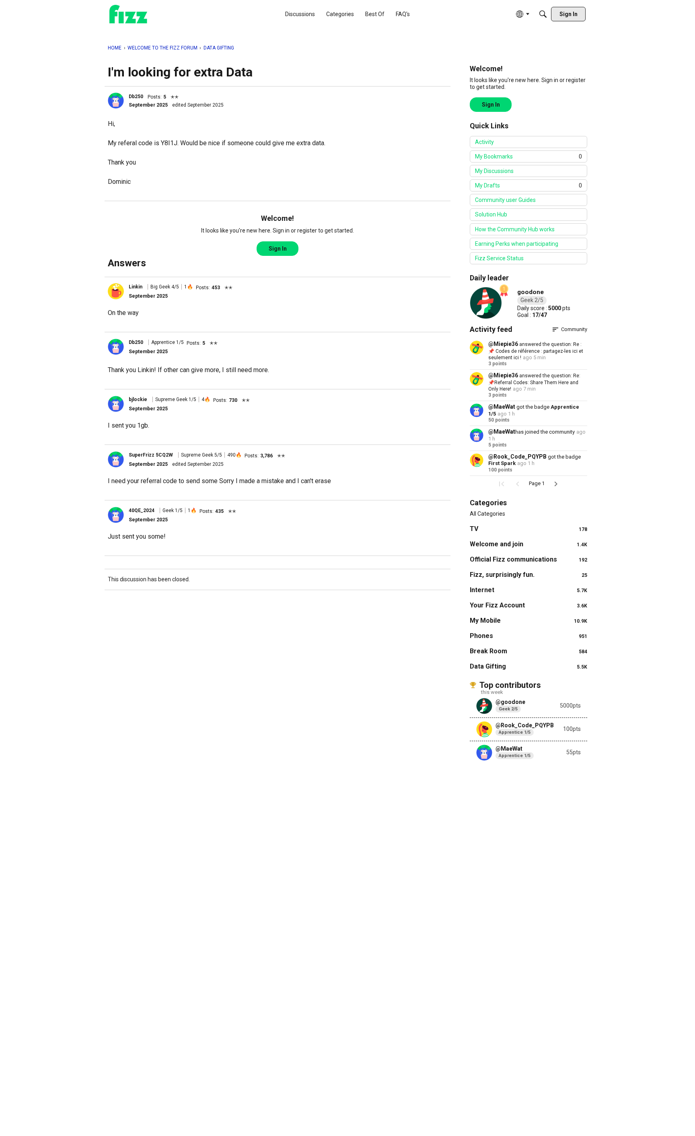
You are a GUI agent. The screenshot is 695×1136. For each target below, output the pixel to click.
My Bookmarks (528, 156)
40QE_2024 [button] (141, 510)
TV (528, 529)
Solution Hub (491, 214)
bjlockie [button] (138, 399)
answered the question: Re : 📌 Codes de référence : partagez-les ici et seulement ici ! (535, 351)
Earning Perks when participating (516, 244)
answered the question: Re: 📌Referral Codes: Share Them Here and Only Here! (534, 382)
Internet (528, 590)
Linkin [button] (135, 287)
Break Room (528, 651)
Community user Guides (505, 200)
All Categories (487, 513)
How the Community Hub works (515, 229)
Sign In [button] (278, 248)
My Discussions (494, 171)
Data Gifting (528, 666)
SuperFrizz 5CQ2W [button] (151, 455)
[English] (128, 14)
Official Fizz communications (528, 559)
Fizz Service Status (499, 258)
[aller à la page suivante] (556, 484)
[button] (116, 101)
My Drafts (528, 185)
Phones (528, 636)
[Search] (543, 14)
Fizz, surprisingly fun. (528, 574)
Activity (484, 142)
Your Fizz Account (528, 605)
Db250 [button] (136, 96)
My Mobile (528, 620)
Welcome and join (528, 544)
